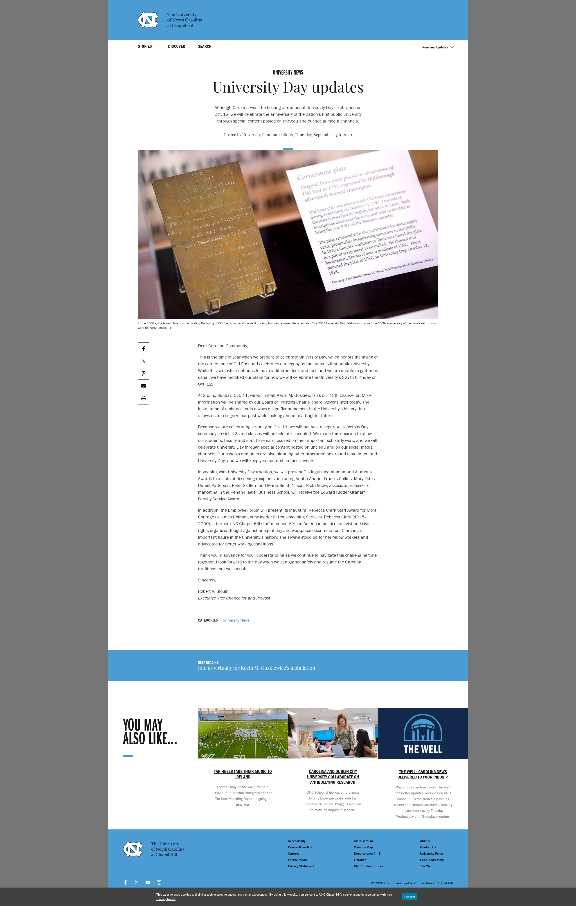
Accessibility (297, 841)
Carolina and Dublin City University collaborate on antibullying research (333, 777)
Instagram (159, 882)
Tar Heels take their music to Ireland (243, 774)
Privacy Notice (166, 899)
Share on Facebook (143, 349)
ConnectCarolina (300, 847)
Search (205, 46)
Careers (293, 853)
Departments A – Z (367, 853)
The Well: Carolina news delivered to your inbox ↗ (423, 774)
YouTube (148, 882)
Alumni (425, 841)
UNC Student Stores (368, 866)
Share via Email (143, 386)
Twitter (136, 882)
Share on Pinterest (143, 373)
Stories (145, 46)
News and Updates (435, 47)
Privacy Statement (301, 866)
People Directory (432, 859)
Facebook (125, 882)
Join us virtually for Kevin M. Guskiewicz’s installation (256, 668)
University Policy (431, 853)
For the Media (297, 859)
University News (236, 620)
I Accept (409, 897)
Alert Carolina (364, 841)
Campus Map (363, 847)
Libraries (360, 859)
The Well (426, 866)
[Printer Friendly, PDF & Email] (143, 398)
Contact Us (428, 847)
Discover (176, 46)
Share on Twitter (143, 361)
